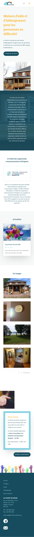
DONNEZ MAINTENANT (22, 454)
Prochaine (26, 373)
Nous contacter (7, 493)
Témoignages (7, 490)
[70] (17, 321)
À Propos (6, 484)
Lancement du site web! (12, 244)
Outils (5, 487)
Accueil (5, 480)
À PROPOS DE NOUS (11, 53)
